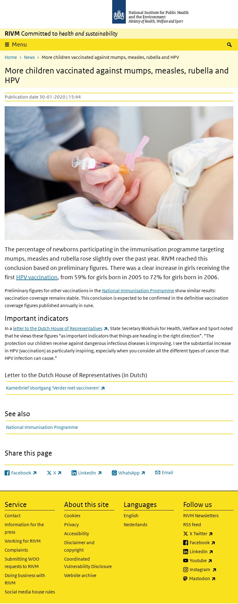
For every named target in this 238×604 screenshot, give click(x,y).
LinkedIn (211, 551)
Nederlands (135, 524)
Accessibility (76, 533)
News (29, 57)
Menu (19, 44)
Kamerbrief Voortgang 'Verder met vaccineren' (72, 388)
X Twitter (211, 533)
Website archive (80, 575)
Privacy (71, 524)
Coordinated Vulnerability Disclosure (88, 562)
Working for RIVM (23, 541)
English (131, 515)
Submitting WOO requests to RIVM (22, 562)
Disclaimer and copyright (79, 546)
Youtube (211, 560)
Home (11, 57)
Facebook (211, 542)
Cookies (72, 515)
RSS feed (192, 524)
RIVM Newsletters (200, 515)
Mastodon (211, 578)
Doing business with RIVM (25, 579)
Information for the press (24, 528)
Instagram (211, 569)
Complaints (16, 550)
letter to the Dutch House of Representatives (60, 328)
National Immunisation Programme (138, 290)
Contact (12, 515)
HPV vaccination (37, 277)
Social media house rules (30, 592)
